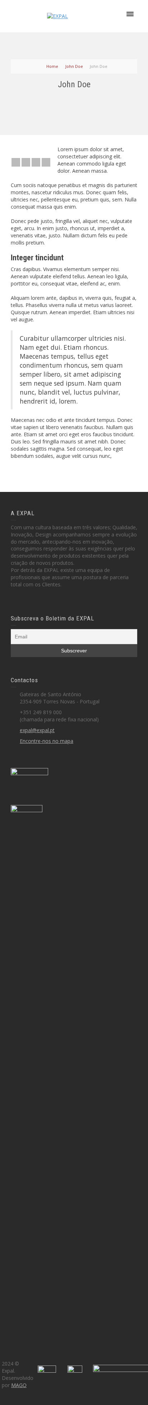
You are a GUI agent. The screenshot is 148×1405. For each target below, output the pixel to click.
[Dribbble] (46, 162)
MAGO (19, 1385)
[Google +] (36, 162)
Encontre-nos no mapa (46, 741)
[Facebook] (26, 162)
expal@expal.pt (37, 730)
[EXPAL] (57, 15)
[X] (15, 162)
